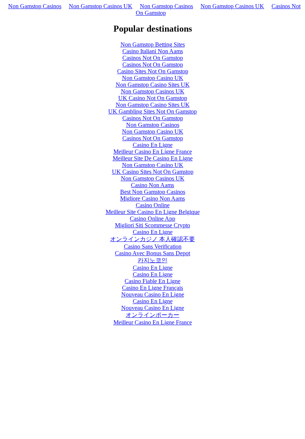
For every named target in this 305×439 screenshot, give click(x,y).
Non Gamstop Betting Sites (153, 44)
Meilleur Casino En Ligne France (152, 151)
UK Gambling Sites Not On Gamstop (152, 111)
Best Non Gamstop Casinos (152, 192)
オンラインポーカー (152, 315)
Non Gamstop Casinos (34, 6)
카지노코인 (152, 260)
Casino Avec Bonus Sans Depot (152, 253)
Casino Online (153, 205)
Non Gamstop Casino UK (152, 78)
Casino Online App (152, 218)
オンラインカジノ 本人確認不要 (152, 239)
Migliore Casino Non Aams (152, 198)
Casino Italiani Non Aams (152, 51)
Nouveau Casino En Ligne (152, 294)
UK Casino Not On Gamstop (152, 98)
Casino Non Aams (152, 185)
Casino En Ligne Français (152, 288)
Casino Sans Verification (153, 246)
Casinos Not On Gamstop (152, 58)
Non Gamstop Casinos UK (100, 6)
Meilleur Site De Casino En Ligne (153, 158)
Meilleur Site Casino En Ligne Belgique (153, 212)
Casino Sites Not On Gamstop (152, 71)
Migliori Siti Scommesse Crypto (152, 225)
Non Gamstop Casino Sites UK (153, 84)
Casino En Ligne (153, 145)
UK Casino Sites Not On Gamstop (152, 172)
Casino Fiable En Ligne (152, 281)
